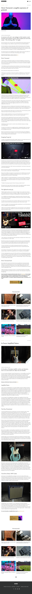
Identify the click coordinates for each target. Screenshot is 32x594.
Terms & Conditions (24, 586)
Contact (18, 586)
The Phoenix (23, 274)
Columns (6, 340)
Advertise (13, 586)
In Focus (9, 340)
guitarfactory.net (21, 511)
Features (2, 340)
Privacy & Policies (7, 586)
